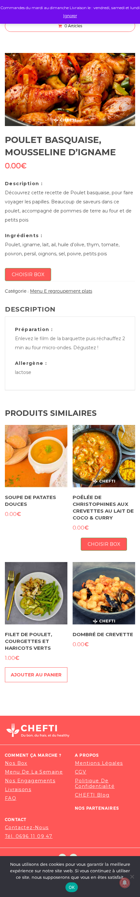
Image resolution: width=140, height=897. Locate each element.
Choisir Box (28, 274)
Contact (15, 819)
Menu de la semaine (34, 772)
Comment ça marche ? (33, 755)
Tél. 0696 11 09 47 (28, 836)
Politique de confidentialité (95, 783)
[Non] (132, 876)
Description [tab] (30, 309)
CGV (80, 772)
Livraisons (18, 789)
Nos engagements (30, 781)
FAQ (10, 798)
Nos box (16, 763)
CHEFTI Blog (92, 795)
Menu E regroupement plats (61, 291)
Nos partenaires (97, 808)
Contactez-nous (27, 827)
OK (72, 887)
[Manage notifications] (124, 883)
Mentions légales (99, 763)
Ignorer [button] (70, 15)
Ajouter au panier (36, 675)
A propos (87, 755)
